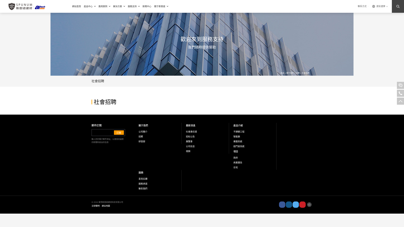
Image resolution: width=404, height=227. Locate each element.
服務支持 (132, 6)
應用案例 (102, 6)
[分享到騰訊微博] (289, 204)
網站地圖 (106, 206)
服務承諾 (143, 184)
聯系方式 (362, 6)
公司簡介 (143, 132)
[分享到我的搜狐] (296, 204)
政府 (235, 158)
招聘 (298, 73)
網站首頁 (76, 6)
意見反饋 (143, 179)
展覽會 (189, 141)
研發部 (142, 141)
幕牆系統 (237, 141)
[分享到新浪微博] (282, 204)
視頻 (188, 151)
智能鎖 (236, 136)
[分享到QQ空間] (309, 204)
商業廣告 (237, 162)
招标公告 (190, 136)
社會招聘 (305, 73)
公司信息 (190, 146)
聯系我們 (143, 188)
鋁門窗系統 (238, 146)
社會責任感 (191, 132)
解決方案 (117, 6)
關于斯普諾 (159, 6)
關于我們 (290, 73)
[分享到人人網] (302, 204)
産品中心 (88, 6)
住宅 (235, 167)
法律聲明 (96, 206)
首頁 (282, 73)
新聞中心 (147, 6)
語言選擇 (380, 6)
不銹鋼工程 (238, 132)
